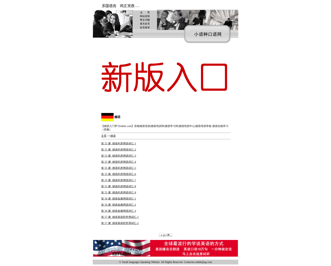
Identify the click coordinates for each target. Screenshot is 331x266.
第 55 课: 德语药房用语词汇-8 (118, 186)
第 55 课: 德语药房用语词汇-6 (118, 174)
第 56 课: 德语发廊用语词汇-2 (118, 204)
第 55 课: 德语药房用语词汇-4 (118, 161)
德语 (113, 135)
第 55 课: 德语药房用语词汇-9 (118, 192)
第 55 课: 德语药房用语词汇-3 (118, 155)
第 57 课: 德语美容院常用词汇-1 (120, 217)
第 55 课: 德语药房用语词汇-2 (118, 149)
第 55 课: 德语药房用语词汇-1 (118, 143)
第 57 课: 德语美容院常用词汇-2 (120, 223)
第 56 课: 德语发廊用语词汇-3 (118, 211)
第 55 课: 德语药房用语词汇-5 (118, 168)
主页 (104, 135)
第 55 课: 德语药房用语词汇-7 (118, 180)
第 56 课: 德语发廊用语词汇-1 (118, 198)
